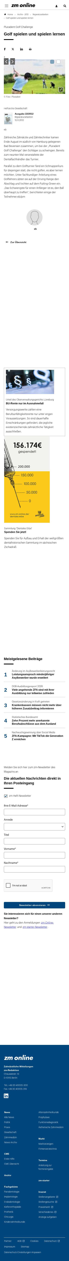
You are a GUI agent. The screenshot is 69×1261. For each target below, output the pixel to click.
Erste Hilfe (9, 1159)
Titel (6, 835)
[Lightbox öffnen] (61, 89)
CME (6, 1154)
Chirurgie (8, 1217)
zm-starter (44, 1180)
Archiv (7, 1175)
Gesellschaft (10, 1132)
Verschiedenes (46, 1212)
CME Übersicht (11, 1164)
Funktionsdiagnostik (48, 1122)
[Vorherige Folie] (6, 61)
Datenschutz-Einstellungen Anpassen (22, 1252)
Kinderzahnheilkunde (14, 1222)
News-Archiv (10, 1142)
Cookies (34, 1241)
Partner (8, 1241)
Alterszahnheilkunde (49, 1112)
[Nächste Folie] (12, 61)
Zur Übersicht (18, 242)
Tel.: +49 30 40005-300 (16, 1085)
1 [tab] (52, 62)
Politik (7, 1122)
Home (10, 14)
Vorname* (10, 849)
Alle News (9, 1117)
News (7, 1112)
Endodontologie (12, 1202)
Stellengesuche (46, 1202)
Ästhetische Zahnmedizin (51, 1127)
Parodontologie (11, 1192)
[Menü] (6, 6)
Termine (43, 1160)
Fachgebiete (11, 1187)
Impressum (9, 1247)
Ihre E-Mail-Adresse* (16, 805)
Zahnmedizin (10, 1137)
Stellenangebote (47, 1197)
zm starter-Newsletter (35, 927)
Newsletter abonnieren (32, 905)
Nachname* (11, 863)
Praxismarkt (44, 1207)
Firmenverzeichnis (48, 1149)
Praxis (7, 1127)
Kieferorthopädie (12, 1207)
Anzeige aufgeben (48, 1217)
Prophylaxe (44, 1117)
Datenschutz (50, 1241)
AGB (19, 1241)
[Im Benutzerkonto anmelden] (56, 6)
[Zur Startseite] (23, 5)
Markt (42, 1139)
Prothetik (8, 1212)
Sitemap (25, 1247)
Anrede (8, 819)
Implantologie (11, 1197)
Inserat (42, 1192)
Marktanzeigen (46, 1144)
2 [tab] (58, 62)
